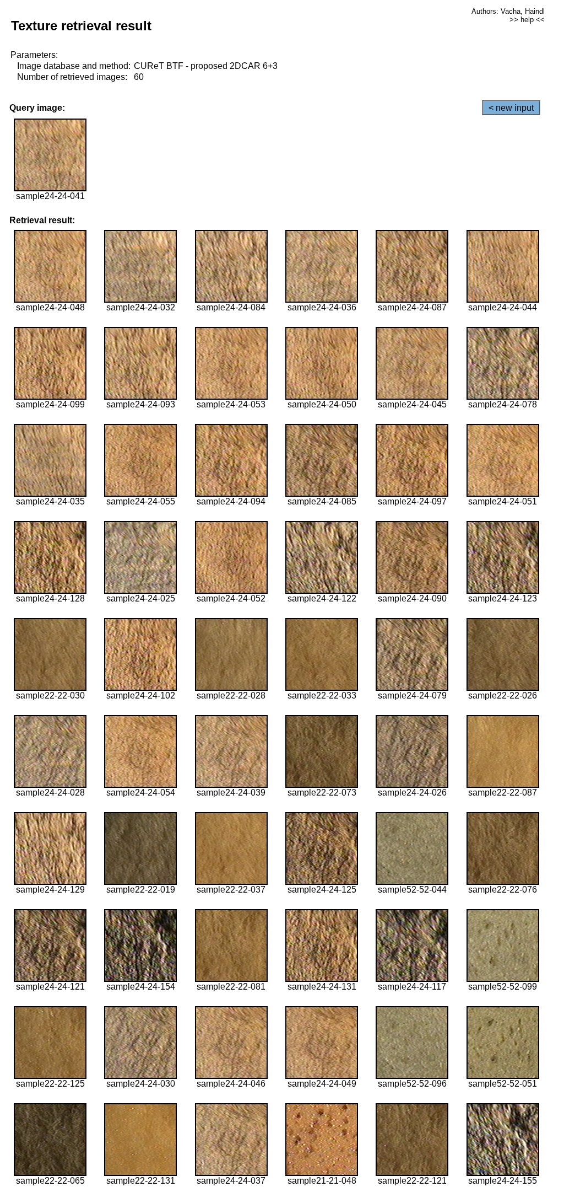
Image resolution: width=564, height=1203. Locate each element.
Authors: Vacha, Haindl (508, 11)
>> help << (527, 19)
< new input (511, 107)
